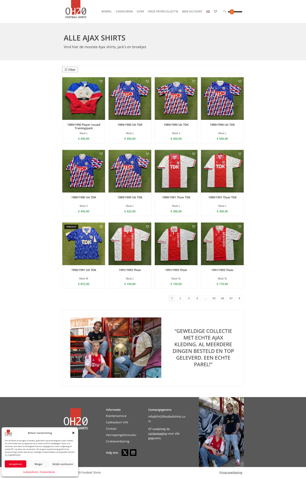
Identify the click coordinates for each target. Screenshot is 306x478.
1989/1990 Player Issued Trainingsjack (83, 126)
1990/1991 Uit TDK (83, 270)
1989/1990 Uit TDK (129, 125)
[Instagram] (133, 452)
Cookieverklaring (30, 471)
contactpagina (157, 433)
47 (231, 298)
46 (222, 298)
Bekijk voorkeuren (63, 464)
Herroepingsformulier (121, 435)
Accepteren (15, 464)
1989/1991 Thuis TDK (176, 197)
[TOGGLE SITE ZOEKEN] (225, 11)
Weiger (39, 464)
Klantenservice (116, 415)
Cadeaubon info (117, 422)
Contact (111, 428)
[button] (73, 432)
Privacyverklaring (47, 471)
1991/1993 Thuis (130, 270)
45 (214, 298)
